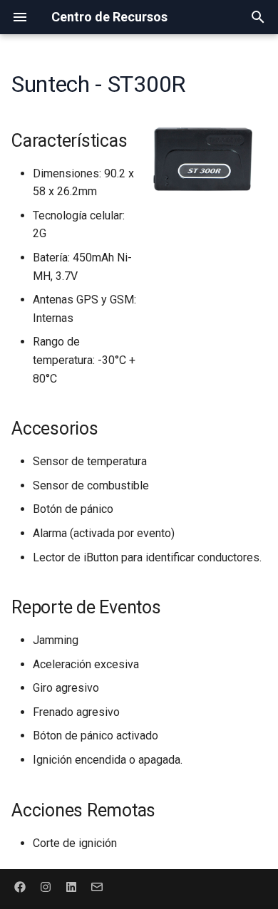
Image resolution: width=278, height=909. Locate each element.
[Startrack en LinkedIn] (71, 886)
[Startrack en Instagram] (45, 886)
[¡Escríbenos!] (97, 886)
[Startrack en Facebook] (20, 886)
